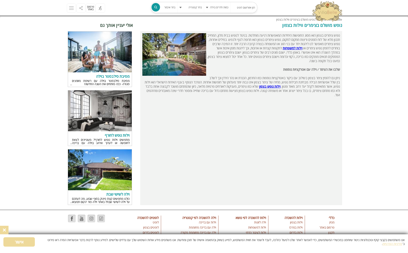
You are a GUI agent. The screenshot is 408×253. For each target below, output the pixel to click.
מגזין (331, 222)
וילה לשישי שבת (118, 194)
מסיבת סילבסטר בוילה (113, 76)
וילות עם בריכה (207, 222)
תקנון (331, 232)
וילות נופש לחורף (117, 135)
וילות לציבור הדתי (256, 232)
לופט (156, 222)
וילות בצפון (296, 222)
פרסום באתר (90, 8)
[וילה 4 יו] (327, 12)
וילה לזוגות (260, 222)
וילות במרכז (296, 227)
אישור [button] (19, 241)
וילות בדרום (296, 232)
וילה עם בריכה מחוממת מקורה (198, 232)
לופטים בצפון (151, 227)
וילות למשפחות (257, 227)
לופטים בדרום (151, 232)
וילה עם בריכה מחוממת (202, 227)
